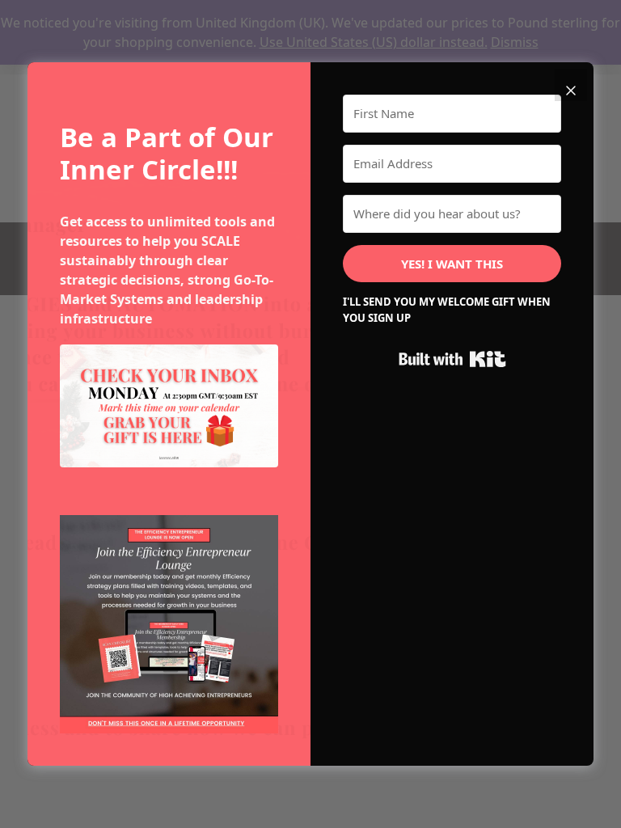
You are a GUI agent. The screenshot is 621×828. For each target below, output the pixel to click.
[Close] (571, 85)
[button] (169, 624)
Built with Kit (452, 359)
